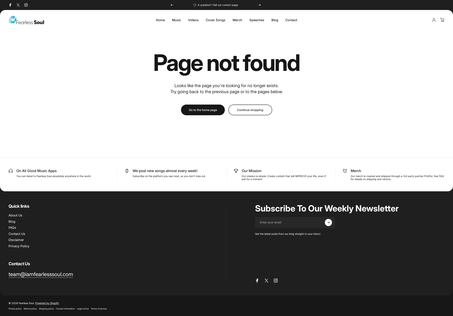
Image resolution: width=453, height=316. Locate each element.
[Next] (259, 5)
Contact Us (17, 234)
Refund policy (30, 308)
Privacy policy (15, 308)
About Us (15, 215)
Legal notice (83, 308)
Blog (12, 221)
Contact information (65, 308)
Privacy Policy (19, 246)
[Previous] (172, 5)
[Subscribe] (328, 222)
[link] (41, 274)
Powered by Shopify (47, 303)
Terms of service (99, 308)
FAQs (12, 227)
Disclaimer (16, 240)
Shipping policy (46, 308)
